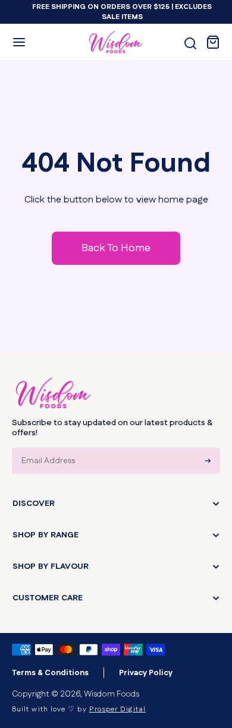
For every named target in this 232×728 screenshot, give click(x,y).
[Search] (190, 43)
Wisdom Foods (111, 694)
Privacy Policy (146, 672)
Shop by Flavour (50, 566)
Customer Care (47, 598)
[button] (19, 42)
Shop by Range (45, 535)
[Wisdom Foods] (53, 393)
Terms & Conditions (50, 672)
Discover (33, 503)
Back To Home (116, 248)
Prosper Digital (117, 709)
